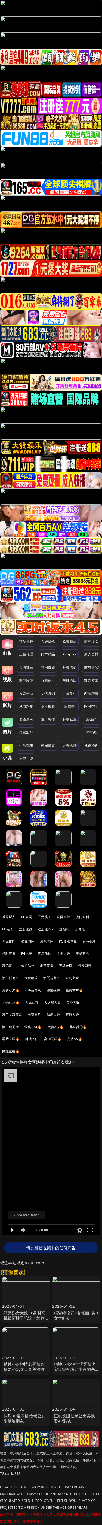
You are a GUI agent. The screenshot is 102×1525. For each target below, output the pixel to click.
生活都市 (26, 745)
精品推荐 (26, 641)
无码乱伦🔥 (11, 1002)
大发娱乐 (31, 978)
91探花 (48, 680)
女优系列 (48, 693)
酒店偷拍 (44, 953)
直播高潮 (89, 941)
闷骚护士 (91, 706)
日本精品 (48, 654)
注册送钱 (25, 929)
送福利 (64, 929)
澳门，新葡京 (12, 1014)
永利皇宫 (72, 978)
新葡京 (80, 929)
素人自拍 (91, 654)
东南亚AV (91, 667)
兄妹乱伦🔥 (78, 1026)
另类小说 (26, 758)
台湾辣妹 (26, 667)
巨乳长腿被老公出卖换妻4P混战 (74, 1418)
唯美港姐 (70, 667)
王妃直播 (82, 953)
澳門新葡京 (51, 978)
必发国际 (84, 965)
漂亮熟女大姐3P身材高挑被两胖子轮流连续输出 (25, 1318)
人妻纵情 (70, 745)
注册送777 (46, 929)
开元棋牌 (44, 917)
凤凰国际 (46, 941)
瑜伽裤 (69, 706)
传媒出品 (26, 732)
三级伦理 (26, 654)
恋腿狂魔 (91, 693)
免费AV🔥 (74, 1039)
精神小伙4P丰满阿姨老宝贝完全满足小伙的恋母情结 (75, 1369)
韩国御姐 (48, 667)
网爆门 (91, 719)
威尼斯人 (9, 917)
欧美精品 (70, 641)
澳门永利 (82, 917)
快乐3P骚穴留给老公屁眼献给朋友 (25, 1418)
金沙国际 (73, 1002)
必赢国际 (28, 941)
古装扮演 (26, 693)
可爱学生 (70, 693)
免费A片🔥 (56, 1026)
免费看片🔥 (11, 990)
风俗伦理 (91, 745)
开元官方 (32, 1002)
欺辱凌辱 (26, 680)
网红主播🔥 (11, 1051)
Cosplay (69, 654)
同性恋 (91, 732)
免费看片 (34, 1014)
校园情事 (48, 745)
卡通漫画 (26, 719)
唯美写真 (70, 719)
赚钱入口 (32, 1039)
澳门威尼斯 (10, 1026)
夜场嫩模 (65, 965)
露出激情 (48, 719)
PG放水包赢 (68, 941)
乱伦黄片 (9, 965)
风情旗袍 (26, 706)
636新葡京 (33, 990)
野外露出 (91, 680)
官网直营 (63, 917)
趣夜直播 (46, 965)
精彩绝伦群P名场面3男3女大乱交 (76, 1315)
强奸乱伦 (48, 641)
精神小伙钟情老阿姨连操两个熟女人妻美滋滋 (24, 1366)
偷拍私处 (28, 965)
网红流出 (70, 680)
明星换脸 (48, 706)
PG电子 (7, 929)
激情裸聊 (53, 990)
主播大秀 (63, 953)
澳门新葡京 (10, 978)
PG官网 (26, 917)
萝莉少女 (91, 641)
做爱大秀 (53, 1014)
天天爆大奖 (52, 1002)
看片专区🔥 (11, 1039)
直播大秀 (72, 1014)
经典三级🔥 (33, 1026)
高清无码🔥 (52, 1039)
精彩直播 (9, 953)
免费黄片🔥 (74, 990)
